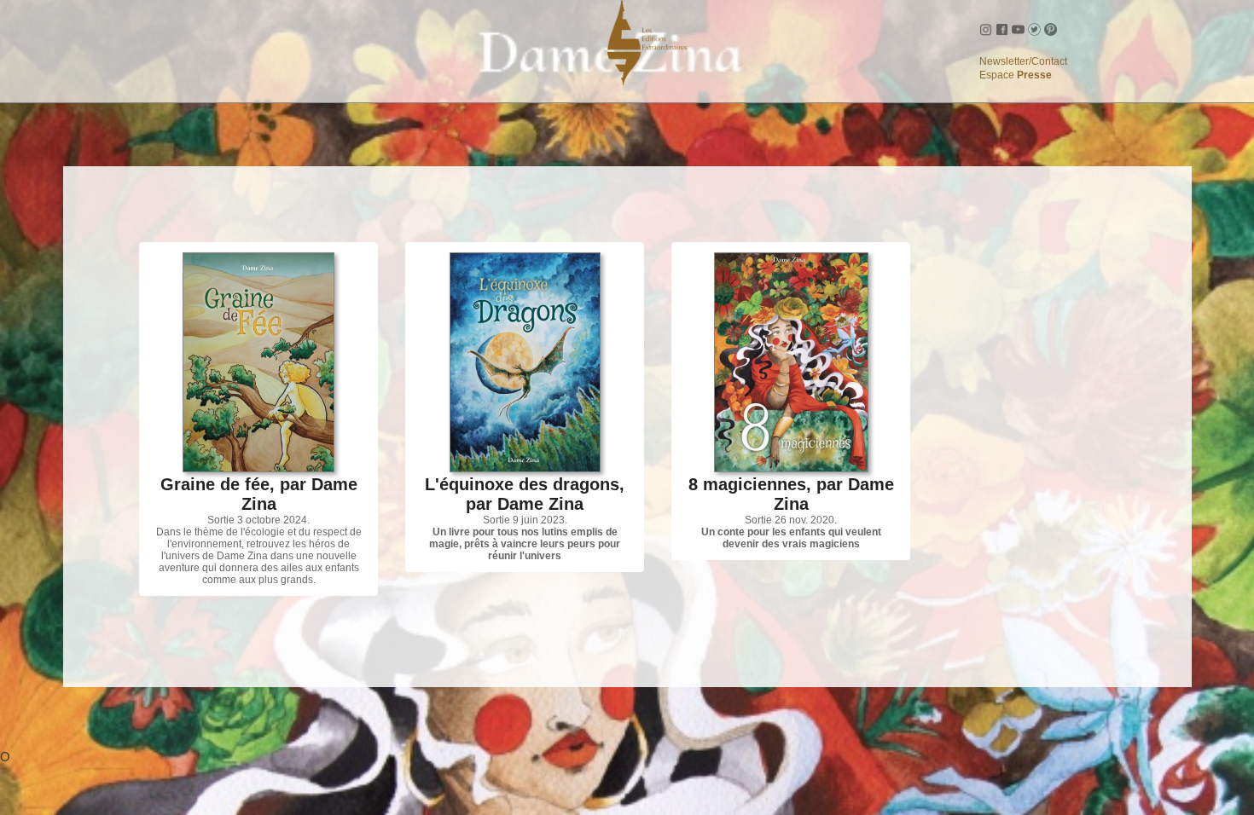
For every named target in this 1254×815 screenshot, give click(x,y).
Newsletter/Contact (1023, 61)
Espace (1015, 75)
